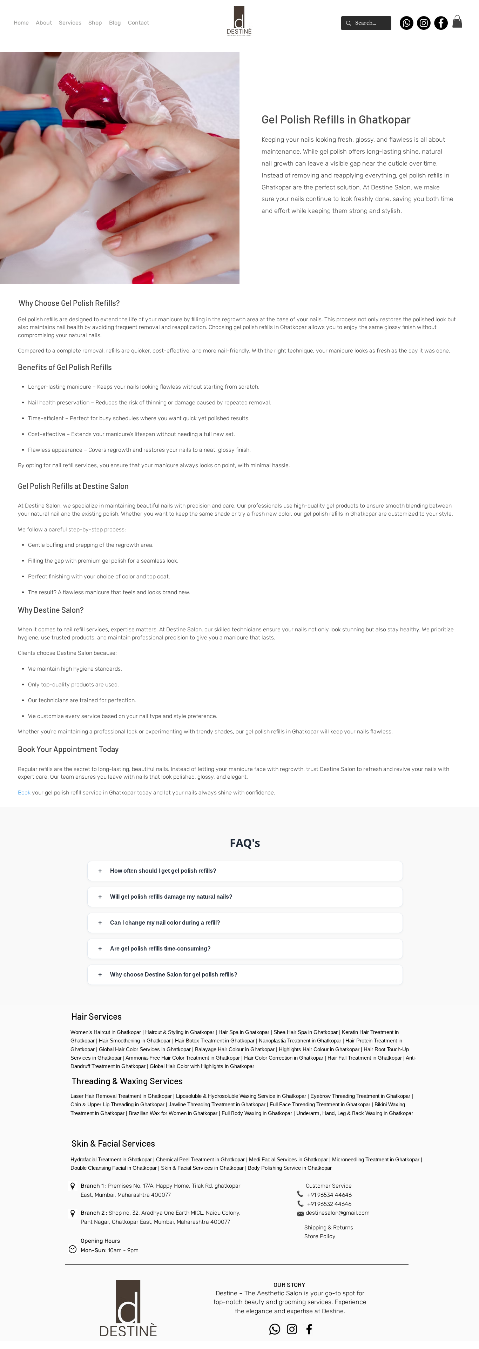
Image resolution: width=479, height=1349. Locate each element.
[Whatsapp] (406, 23)
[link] (457, 21)
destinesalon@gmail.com (338, 1212)
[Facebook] (441, 23)
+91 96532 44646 (329, 1204)
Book (24, 792)
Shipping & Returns (328, 1227)
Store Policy (320, 1236)
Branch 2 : (95, 1212)
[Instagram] (424, 23)
